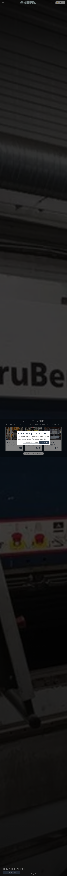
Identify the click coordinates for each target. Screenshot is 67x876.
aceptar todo (44, 442)
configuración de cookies (31, 442)
